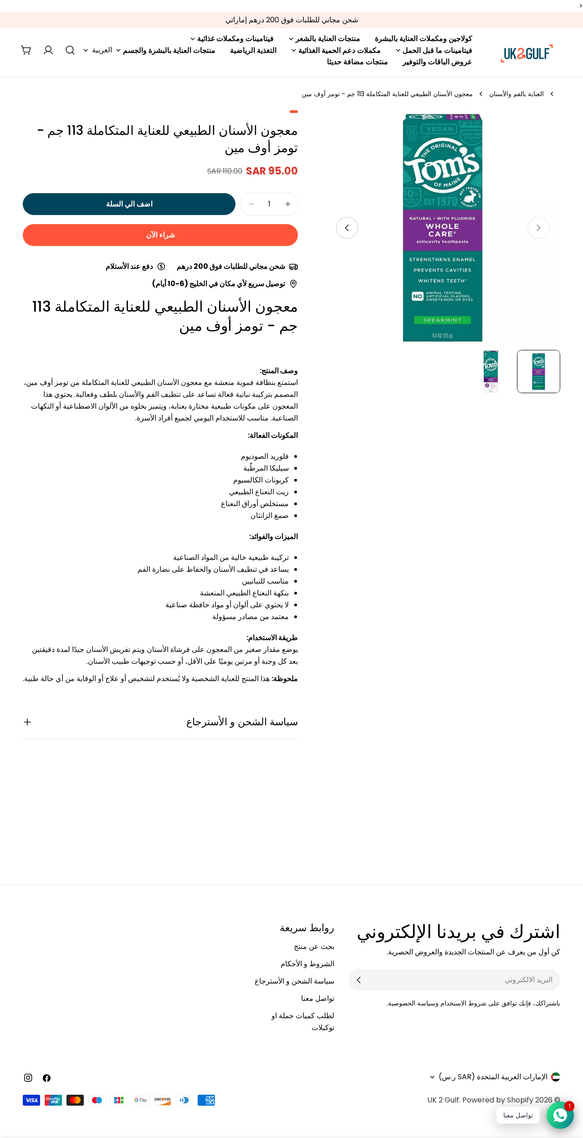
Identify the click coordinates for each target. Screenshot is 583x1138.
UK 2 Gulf (443, 1100)
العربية (102, 50)
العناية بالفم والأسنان (516, 93)
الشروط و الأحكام (307, 964)
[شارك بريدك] (358, 979)
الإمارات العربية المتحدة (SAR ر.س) (493, 1076)
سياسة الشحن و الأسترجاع (294, 981)
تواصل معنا (317, 998)
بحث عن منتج (314, 946)
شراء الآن (160, 235)
